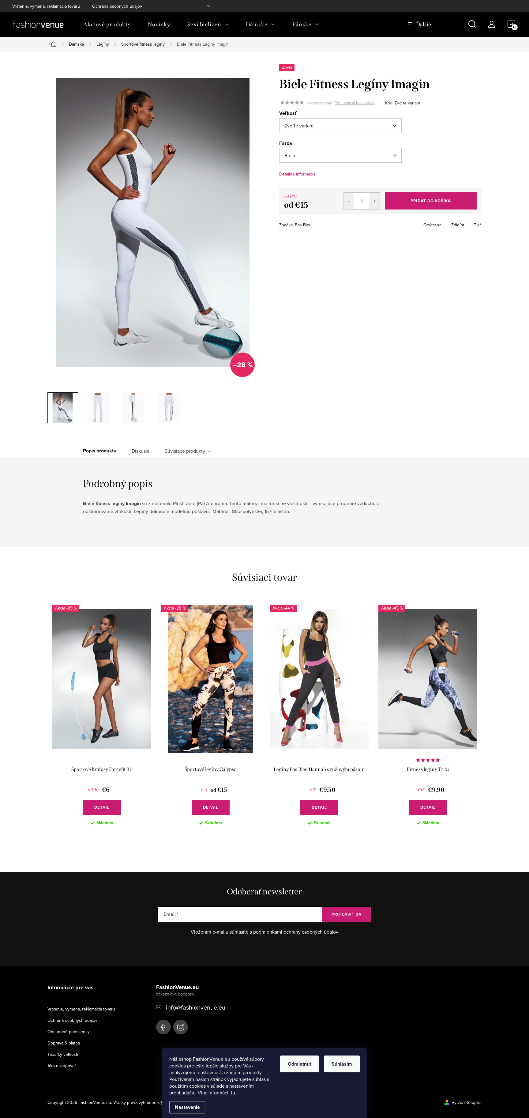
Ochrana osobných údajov (117, 6)
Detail (102, 807)
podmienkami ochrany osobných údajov (295, 931)
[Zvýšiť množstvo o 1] (375, 201)
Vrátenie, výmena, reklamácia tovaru (46, 6)
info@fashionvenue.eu (195, 1007)
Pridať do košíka (431, 201)
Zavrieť (322, 223)
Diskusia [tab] (140, 451)
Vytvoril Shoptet (467, 1102)
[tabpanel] (101, 720)
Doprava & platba (63, 1043)
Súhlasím (342, 1063)
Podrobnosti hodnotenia (355, 102)
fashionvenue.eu (180, 1027)
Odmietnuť (299, 1063)
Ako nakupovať (61, 1066)
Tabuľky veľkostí (62, 1054)
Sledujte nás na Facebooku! (163, 1027)
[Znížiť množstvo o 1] (349, 201)
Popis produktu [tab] (99, 451)
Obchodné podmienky (68, 1032)
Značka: (295, 225)
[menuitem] (107, 24)
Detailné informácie (297, 174)
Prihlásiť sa (347, 914)
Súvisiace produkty (185, 451)
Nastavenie (187, 1107)
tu (233, 1092)
